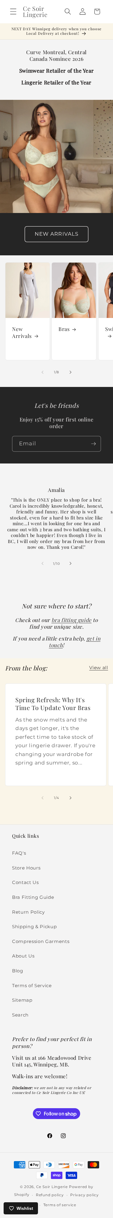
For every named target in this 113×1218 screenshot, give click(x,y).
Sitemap (22, 1000)
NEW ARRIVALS (56, 234)
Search (20, 1015)
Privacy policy (84, 1195)
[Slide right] (70, 372)
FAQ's (19, 853)
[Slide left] (42, 372)
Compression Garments (40, 941)
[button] (13, 11)
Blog (17, 971)
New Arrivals (22, 332)
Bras (64, 329)
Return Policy (28, 912)
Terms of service (59, 1205)
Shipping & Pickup (34, 926)
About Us (23, 956)
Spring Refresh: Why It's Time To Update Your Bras (52, 704)
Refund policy (50, 1195)
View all (98, 667)
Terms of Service (32, 985)
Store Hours (26, 868)
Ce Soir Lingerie (52, 1186)
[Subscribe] (93, 444)
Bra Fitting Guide (33, 897)
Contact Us (25, 882)
